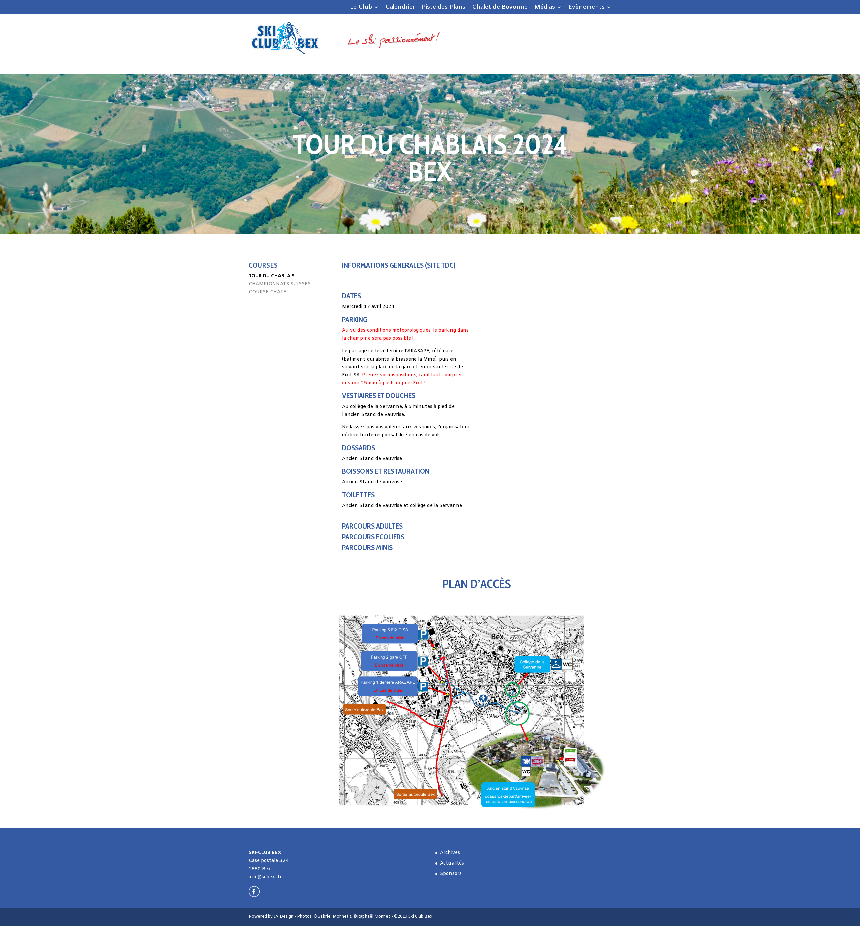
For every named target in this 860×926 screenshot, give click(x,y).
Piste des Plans (443, 7)
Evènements (586, 7)
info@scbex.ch (265, 877)
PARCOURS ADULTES (372, 526)
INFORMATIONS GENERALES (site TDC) (399, 265)
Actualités (452, 863)
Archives (450, 853)
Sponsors (451, 874)
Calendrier (400, 7)
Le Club (361, 7)
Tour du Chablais (272, 276)
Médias (544, 7)
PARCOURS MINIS (367, 547)
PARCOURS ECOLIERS (373, 536)
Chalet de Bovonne (500, 7)
